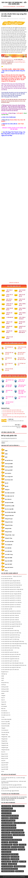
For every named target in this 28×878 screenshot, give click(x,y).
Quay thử (3, 760)
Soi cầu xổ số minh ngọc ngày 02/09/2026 (10, 790)
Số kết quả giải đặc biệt (7, 866)
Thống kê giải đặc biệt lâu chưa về (9, 868)
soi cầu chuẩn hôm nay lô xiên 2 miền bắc (10, 615)
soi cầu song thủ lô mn (8, 59)
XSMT (6, 457)
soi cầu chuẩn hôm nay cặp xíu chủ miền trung (11, 632)
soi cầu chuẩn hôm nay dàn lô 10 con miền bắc (11, 591)
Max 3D (6, 483)
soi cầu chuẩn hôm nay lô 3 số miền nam (10, 661)
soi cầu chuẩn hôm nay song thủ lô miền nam (11, 667)
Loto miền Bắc (8, 548)
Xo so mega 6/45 (9, 476)
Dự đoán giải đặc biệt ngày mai (9, 827)
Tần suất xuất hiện (9, 541)
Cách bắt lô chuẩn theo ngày (8, 810)
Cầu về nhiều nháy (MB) (10, 512)
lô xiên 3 (16, 844)
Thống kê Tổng (8, 538)
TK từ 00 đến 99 (8, 544)
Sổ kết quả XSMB (9, 463)
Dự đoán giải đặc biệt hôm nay (8, 825)
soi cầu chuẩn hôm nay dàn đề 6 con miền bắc (11, 598)
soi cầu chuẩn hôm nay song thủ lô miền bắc (10, 626)
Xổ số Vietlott (4, 706)
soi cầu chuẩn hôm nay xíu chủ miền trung (10, 647)
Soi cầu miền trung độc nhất (7, 628)
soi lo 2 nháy (23, 861)
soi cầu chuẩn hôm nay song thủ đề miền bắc (11, 622)
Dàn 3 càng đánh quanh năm (8, 820)
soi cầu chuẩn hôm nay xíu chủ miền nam (10, 669)
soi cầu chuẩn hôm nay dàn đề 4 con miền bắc (11, 595)
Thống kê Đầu (8, 528)
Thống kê (7, 489)
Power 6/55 (3, 702)
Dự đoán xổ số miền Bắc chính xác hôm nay (11, 839)
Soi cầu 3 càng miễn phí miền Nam (9, 849)
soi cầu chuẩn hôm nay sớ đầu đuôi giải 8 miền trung (12, 641)
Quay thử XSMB (8, 557)
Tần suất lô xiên (19, 871)
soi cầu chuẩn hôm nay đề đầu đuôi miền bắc (11, 613)
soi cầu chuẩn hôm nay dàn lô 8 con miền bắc (11, 611)
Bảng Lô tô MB (4, 758)
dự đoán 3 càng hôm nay (19, 823)
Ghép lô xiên (4, 842)
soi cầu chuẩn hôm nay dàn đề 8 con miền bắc (11, 600)
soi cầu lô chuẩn (15, 856)
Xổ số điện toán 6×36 (5, 715)
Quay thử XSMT (8, 564)
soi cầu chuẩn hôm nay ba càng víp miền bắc (10, 580)
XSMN (6, 453)
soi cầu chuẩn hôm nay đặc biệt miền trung (10, 634)
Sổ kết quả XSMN (9, 466)
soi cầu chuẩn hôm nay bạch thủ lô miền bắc (10, 587)
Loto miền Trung (9, 554)
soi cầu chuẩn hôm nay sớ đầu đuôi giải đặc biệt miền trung (14, 643)
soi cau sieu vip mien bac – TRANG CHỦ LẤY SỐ (11, 576)
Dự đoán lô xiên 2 (6, 832)
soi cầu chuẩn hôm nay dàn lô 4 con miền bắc (11, 604)
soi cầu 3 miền (21, 849)
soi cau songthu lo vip (19, 61)
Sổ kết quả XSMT (9, 470)
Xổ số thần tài (8, 499)
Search (3, 442)
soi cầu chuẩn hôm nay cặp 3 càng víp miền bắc (11, 593)
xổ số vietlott (8, 473)
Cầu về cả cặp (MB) (9, 509)
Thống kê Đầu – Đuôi (9, 535)
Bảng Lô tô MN (4, 756)
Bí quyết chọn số (4, 671)
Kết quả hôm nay (5, 682)
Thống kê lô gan (9, 518)
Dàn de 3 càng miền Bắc (7, 823)
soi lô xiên (4, 864)
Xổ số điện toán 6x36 (9, 492)
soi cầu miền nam (15, 859)
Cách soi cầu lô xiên (6, 813)
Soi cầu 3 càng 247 (6, 847)
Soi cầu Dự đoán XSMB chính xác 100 (10, 854)
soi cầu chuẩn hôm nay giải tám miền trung (10, 637)
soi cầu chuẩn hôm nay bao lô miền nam (12, 410)
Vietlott (2, 693)
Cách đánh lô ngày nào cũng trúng (10, 815)
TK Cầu (2, 717)
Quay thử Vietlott (9, 567)
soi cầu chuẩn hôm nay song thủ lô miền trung (11, 645)
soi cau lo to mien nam (19, 62)
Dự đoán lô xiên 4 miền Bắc (18, 832)
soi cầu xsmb (15, 861)
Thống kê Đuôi (8, 531)
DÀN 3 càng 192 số (14, 818)
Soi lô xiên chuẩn (12, 864)
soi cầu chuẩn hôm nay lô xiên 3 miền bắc (10, 617)
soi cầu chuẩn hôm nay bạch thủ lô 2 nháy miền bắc (12, 589)
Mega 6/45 (3, 704)
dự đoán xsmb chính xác (18, 835)
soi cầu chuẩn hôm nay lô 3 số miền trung (10, 639)
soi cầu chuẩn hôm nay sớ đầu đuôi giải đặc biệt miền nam (13, 665)
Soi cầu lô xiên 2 (5, 859)
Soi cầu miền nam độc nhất (7, 650)
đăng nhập (7, 438)
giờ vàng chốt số (13, 842)
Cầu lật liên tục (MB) (9, 505)
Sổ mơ (6, 570)
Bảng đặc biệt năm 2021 (7, 808)
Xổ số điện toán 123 (9, 496)
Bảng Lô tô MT (4, 754)
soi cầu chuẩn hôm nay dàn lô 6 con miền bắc (11, 606)
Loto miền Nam (8, 551)
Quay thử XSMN (8, 561)
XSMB (6, 450)
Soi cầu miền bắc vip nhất (6, 608)
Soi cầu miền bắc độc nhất (6, 578)
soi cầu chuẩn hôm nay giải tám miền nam (10, 658)
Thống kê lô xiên (9, 522)
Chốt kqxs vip (4, 673)
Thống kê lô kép (8, 525)
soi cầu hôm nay (5, 856)
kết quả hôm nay (9, 460)
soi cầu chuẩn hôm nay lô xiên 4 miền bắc (10, 619)
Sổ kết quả (3, 684)
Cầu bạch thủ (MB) (9, 502)
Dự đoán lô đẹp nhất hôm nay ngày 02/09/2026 (11, 784)
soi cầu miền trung (6, 861)
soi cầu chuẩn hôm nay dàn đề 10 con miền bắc (11, 602)
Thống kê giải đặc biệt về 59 (8, 871)
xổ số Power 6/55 (9, 479)
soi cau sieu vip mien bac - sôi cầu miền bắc (16, 18)
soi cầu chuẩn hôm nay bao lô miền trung (10, 630)
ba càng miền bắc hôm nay (18, 806)
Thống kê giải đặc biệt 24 (19, 866)
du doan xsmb (5, 818)
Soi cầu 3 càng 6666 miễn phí (18, 847)
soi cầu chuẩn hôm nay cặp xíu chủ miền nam (13, 411)
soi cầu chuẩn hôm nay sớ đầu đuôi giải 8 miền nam (15, 416)
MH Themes (23, 876)
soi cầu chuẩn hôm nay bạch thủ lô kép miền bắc (11, 585)
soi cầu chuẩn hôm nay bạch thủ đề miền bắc (11, 583)
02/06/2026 (4, 18)
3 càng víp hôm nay (6, 806)
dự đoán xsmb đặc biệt (7, 837)
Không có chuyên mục (7, 844)
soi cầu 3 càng (22, 844)
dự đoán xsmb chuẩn (6, 835)
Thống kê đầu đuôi (9, 515)
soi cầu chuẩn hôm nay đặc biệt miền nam (10, 656)
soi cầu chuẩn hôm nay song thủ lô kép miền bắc (11, 624)
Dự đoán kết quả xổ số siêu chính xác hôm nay (12, 830)
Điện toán (3, 708)
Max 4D (6, 486)
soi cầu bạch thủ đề (6, 851)
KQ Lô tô (3, 751)
